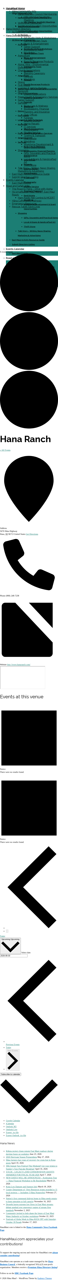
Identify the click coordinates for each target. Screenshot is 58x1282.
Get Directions (32, 534)
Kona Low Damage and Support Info (21, 1187)
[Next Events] (7, 931)
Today (2, 936)
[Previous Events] (32, 928)
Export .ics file (12, 1132)
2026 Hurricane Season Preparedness (21, 1157)
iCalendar (10, 1124)
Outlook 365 (11, 1126)
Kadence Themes (44, 1278)
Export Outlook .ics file (16, 1135)
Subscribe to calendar (10, 1074)
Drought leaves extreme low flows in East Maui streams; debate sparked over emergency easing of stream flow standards (30, 1207)
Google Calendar (13, 1121)
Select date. (26, 953)
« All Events (5, 450)
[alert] (29, 739)
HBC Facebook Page (24, 1273)
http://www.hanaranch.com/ (18, 665)
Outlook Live (11, 1129)
